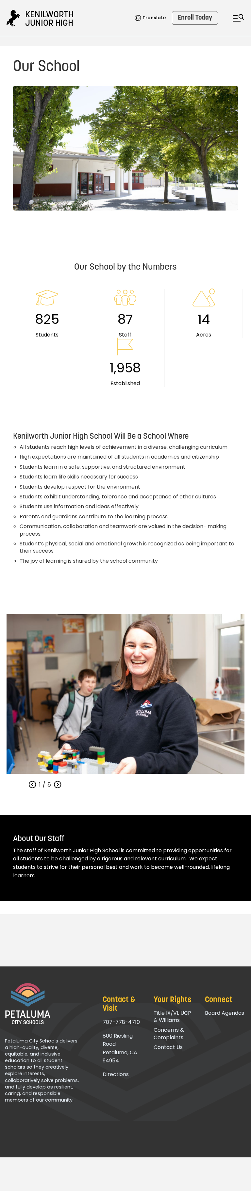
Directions (116, 1074)
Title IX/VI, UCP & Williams (172, 1016)
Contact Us (168, 1047)
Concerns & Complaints (169, 1033)
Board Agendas (224, 1013)
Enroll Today (195, 17)
